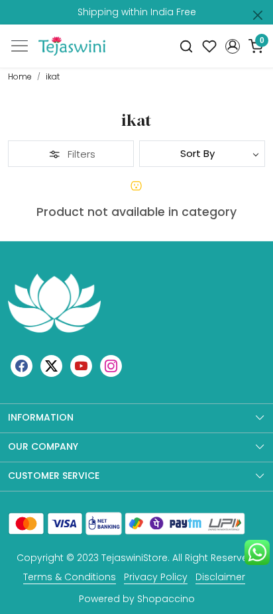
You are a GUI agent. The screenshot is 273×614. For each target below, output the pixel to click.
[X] (51, 365)
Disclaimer (220, 577)
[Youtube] (81, 365)
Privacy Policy (156, 577)
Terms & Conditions (69, 577)
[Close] (258, 15)
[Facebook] (21, 365)
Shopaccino (166, 598)
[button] (232, 46)
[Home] (72, 46)
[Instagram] (111, 365)
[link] (186, 46)
